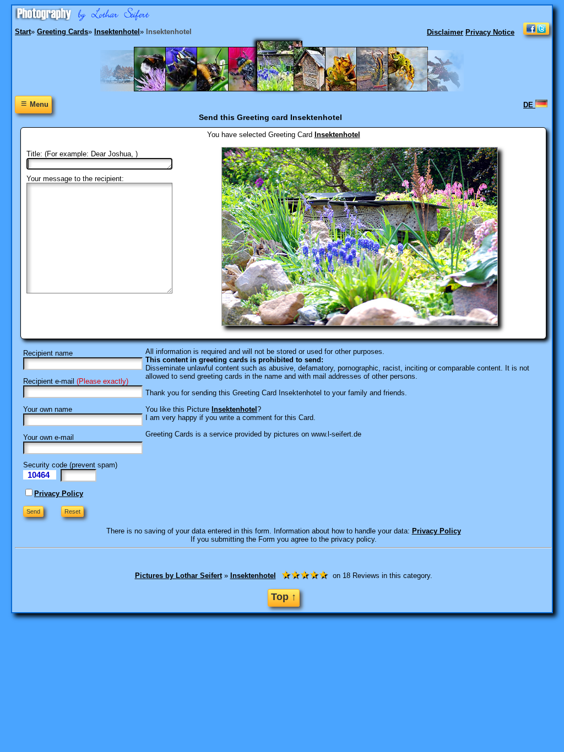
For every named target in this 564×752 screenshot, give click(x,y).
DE (529, 105)
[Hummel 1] (159, 89)
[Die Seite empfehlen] (536, 32)
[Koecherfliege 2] (350, 89)
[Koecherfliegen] (413, 89)
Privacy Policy (58, 493)
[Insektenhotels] (319, 89)
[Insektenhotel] (286, 89)
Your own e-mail (48, 437)
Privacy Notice (489, 32)
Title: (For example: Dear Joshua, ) (82, 154)
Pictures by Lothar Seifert (178, 575)
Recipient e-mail (48, 381)
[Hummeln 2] (222, 89)
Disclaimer (445, 32)
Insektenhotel (337, 134)
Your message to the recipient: (75, 179)
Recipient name (48, 353)
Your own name (47, 409)
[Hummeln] (253, 89)
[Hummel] (190, 89)
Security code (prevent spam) (70, 465)
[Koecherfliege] (382, 89)
